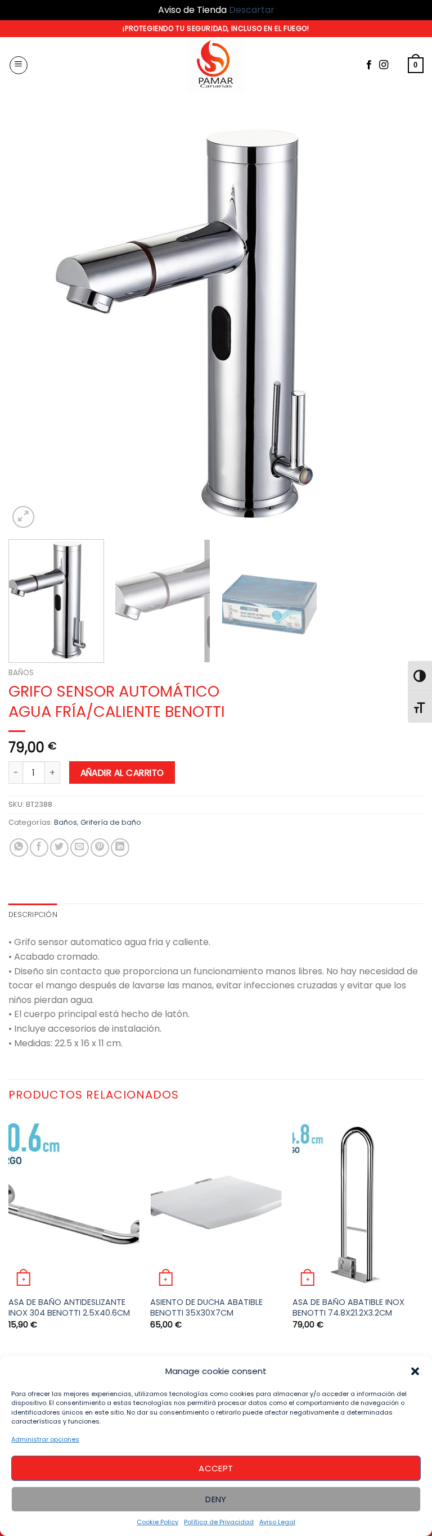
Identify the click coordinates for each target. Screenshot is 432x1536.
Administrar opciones (45, 1439)
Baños (21, 672)
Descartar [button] (251, 9)
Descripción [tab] (32, 914)
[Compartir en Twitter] (59, 847)
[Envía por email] (79, 847)
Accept (216, 1468)
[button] (415, 1371)
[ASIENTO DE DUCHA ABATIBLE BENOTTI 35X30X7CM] (215, 1202)
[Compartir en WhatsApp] (19, 847)
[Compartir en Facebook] (39, 847)
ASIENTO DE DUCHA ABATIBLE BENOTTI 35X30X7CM (206, 1307)
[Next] (401, 323)
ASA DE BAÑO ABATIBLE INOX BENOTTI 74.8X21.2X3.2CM (348, 1307)
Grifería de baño (110, 822)
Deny (216, 1499)
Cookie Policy (157, 1521)
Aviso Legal (277, 1521)
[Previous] (31, 323)
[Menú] (19, 65)
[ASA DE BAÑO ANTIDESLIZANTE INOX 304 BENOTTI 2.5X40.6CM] (74, 1202)
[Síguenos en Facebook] (369, 65)
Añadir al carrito (122, 773)
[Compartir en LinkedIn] (120, 847)
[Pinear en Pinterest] (100, 847)
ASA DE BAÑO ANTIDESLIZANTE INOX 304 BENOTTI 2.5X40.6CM (69, 1307)
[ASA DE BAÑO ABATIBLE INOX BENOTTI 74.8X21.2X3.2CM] (358, 1202)
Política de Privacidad (219, 1521)
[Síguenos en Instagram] (383, 65)
